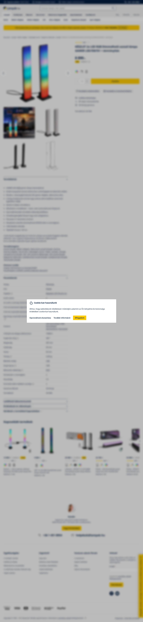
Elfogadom (79, 318)
